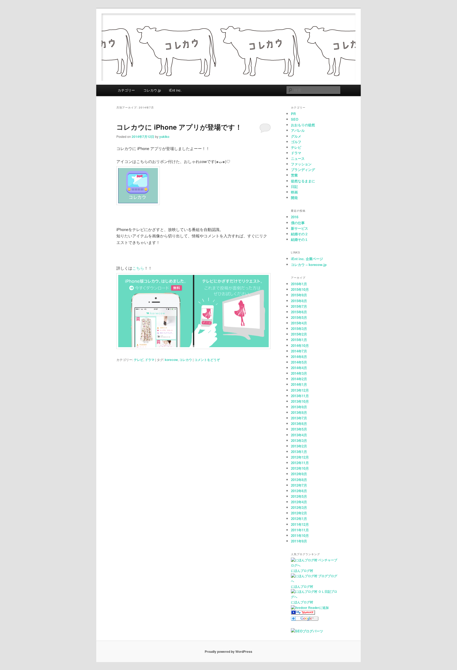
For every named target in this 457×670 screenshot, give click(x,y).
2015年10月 (300, 289)
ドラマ (149, 359)
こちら (138, 268)
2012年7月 (299, 485)
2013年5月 (299, 429)
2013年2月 (299, 446)
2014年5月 (299, 362)
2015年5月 (299, 317)
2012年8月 (299, 479)
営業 (294, 175)
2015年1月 (299, 339)
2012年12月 (300, 457)
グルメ (296, 136)
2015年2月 (299, 334)
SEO (294, 119)
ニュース (298, 158)
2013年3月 (299, 440)
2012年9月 (299, 473)
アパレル (298, 130)
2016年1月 (299, 283)
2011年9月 (299, 541)
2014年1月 (299, 384)
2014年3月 (299, 373)
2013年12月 (300, 390)
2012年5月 (299, 496)
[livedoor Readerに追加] (310, 607)
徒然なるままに (303, 180)
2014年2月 (299, 378)
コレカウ (185, 359)
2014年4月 (299, 367)
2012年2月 (299, 512)
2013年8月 (299, 412)
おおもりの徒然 (303, 124)
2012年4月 (299, 501)
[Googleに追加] (304, 619)
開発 (294, 197)
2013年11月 (300, 395)
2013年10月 (300, 401)
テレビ (138, 359)
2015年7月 (299, 306)
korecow (171, 359)
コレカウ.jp (152, 90)
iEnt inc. (175, 90)
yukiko (164, 136)
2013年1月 (299, 451)
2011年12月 (300, 524)
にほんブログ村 (302, 570)
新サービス (299, 228)
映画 (294, 191)
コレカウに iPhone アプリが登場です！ (179, 127)
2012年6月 (299, 490)
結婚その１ (299, 239)
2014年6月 (299, 356)
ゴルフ (296, 141)
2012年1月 (299, 518)
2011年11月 (300, 529)
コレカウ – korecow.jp (309, 264)
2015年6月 (299, 311)
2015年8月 (299, 300)
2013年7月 (299, 417)
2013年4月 (299, 434)
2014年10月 (300, 345)
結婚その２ (299, 233)
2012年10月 (300, 468)
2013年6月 (299, 423)
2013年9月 (299, 406)
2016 (294, 216)
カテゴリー (126, 90)
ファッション (301, 163)
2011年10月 (300, 535)
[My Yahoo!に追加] (303, 613)
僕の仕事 (298, 222)
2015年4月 (299, 322)
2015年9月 (299, 294)
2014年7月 (299, 351)
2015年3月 (299, 328)
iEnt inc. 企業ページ (307, 258)
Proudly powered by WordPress (228, 651)
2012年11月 (300, 462)
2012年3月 (299, 507)
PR (293, 113)
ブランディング (303, 169)
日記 (294, 186)
